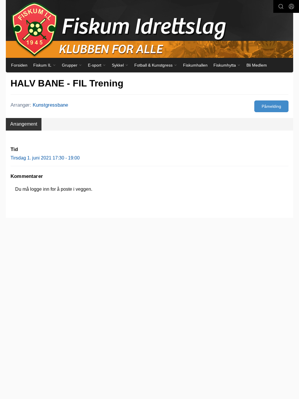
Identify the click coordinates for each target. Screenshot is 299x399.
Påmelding (271, 106)
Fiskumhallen (195, 65)
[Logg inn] (291, 6)
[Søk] (281, 6)
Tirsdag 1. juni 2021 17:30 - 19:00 (45, 157)
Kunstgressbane (50, 105)
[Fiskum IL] (149, 29)
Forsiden (19, 65)
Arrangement (23, 124)
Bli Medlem (256, 65)
